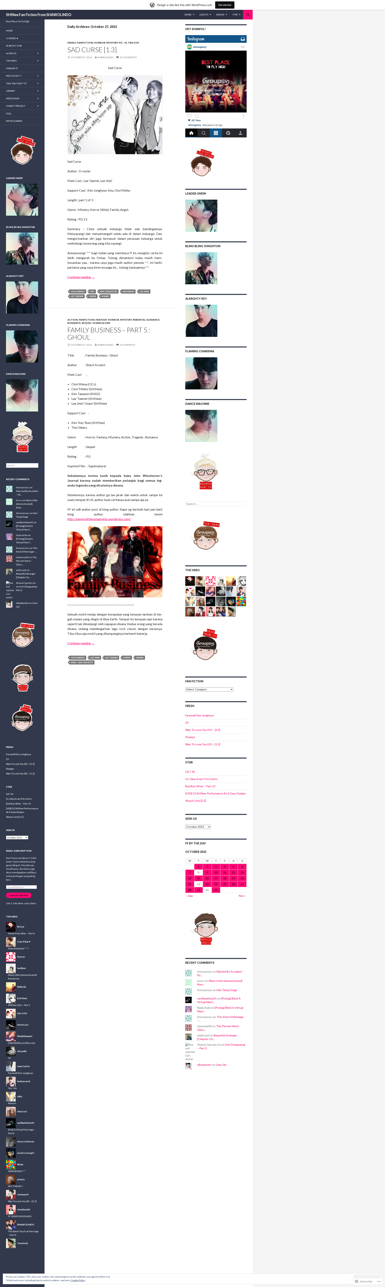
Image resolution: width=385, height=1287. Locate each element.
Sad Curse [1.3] (92, 50)
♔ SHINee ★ (12, 38)
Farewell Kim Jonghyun (199, 715)
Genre (187, 14)
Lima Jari (221, 1064)
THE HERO (11, 60)
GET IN (190, 771)
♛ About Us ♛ (14, 45)
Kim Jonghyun (108, 291)
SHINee (105, 296)
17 (216, 878)
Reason (12, 1103)
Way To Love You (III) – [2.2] (202, 729)
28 (189, 890)
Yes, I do (12, 1088)
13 (242, 872)
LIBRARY (10, 90)
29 (198, 890)
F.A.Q (8, 113)
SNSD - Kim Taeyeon (82, 662)
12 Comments (128, 57)
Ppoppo (190, 737)
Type (235, 14)
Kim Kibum (128, 291)
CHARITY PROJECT (15, 106)
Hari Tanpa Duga (227, 990)
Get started (224, 4)
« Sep (189, 895)
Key (92, 291)
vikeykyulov (204, 1064)
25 (224, 884)
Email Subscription (18, 850)
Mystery (112, 42)
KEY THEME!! (15, 1186)
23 (186, 722)
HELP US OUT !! (14, 75)
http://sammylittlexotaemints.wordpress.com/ (99, 519)
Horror (99, 42)
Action (72, 319)
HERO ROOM (12, 98)
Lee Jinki (144, 291)
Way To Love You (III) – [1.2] (202, 744)
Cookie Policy (78, 1280)
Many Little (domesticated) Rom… (26, 504)
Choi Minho (78, 291)
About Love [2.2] (195, 800)
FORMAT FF (12, 68)
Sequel (86, 322)
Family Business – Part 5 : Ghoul (108, 333)
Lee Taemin (77, 296)
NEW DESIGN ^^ (17, 1171)
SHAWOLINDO (105, 57)
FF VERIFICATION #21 (20, 1216)
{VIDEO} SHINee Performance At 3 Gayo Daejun (215, 793)
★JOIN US (11, 53)
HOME (9, 30)
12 (233, 872)
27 (242, 884)
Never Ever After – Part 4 (21, 933)
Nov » (242, 895)
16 (207, 878)
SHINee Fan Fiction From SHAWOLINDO (38, 14)
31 (216, 890)
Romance (74, 322)
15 (198, 878)
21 (189, 884)
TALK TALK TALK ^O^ (16, 83)
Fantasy (101, 319)
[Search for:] (216, 504)
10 (216, 872)
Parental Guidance (146, 319)
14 (189, 878)
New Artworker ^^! (18, 948)
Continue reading (81, 277)
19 (233, 878)
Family (71, 42)
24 (216, 884)
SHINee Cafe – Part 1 (19, 1005)
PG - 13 (123, 42)
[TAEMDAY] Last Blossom (21, 1042)
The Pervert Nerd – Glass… (26, 561)
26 (233, 884)
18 (224, 878)
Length (204, 14)
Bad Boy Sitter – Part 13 (200, 786)
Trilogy (133, 42)
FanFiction (85, 42)
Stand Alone (101, 322)
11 (224, 872)
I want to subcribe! (18, 895)
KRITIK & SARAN (14, 121)
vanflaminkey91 (207, 998)
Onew (92, 296)
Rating (220, 14)
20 (242, 878)
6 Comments (127, 344)
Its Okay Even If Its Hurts (201, 779)
